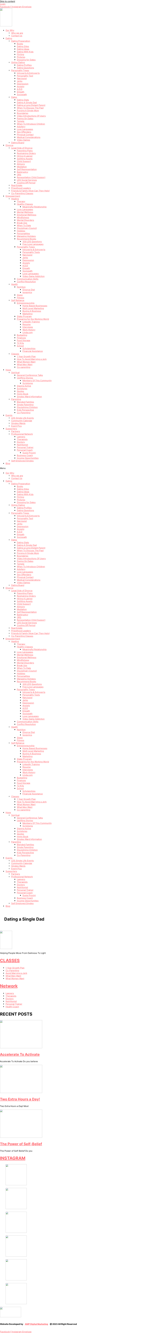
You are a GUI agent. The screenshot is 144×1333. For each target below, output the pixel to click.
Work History (28, 329)
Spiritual (15, 372)
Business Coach (25, 455)
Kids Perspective (25, 410)
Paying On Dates (25, 118)
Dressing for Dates (26, 59)
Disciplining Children (27, 407)
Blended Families (25, 402)
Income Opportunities (28, 458)
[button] (72, 468)
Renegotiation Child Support (31, 177)
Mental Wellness (25, 212)
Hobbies (21, 230)
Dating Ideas (23, 49)
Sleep (20, 295)
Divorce (9, 145)
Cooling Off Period (26, 182)
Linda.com (27, 332)
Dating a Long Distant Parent (31, 105)
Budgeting (22, 335)
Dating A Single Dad (27, 102)
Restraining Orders (26, 153)
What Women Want (26, 361)
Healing (15, 198)
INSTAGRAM (12, 1158)
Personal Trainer (25, 447)
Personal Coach (25, 450)
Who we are (17, 33)
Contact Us (16, 35)
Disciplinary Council (27, 228)
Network (9, 985)
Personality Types (20, 70)
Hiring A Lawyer (25, 156)
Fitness (20, 297)
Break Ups (22, 222)
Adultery (21, 126)
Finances (21, 337)
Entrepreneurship (25, 303)
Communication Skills (27, 279)
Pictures (21, 57)
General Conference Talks (30, 375)
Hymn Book (22, 394)
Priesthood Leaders (21, 188)
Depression (22, 83)
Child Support (24, 161)
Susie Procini (29, 452)
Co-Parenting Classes (22, 193)
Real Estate (16, 185)
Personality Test (25, 75)
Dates (14, 97)
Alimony (21, 164)
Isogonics (27, 292)
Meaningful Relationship (34, 206)
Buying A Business (31, 311)
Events (9, 415)
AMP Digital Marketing (36, 1324)
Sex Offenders (24, 132)
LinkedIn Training (31, 321)
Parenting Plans (25, 150)
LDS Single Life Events (22, 418)
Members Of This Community (37, 380)
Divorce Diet (28, 289)
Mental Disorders (25, 220)
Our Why (10, 30)
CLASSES (10, 960)
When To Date (24, 225)
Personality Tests (31, 252)
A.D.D (19, 89)
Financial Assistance (32, 351)
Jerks (19, 81)
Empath (20, 91)
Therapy (21, 201)
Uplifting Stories (25, 378)
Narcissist (22, 78)
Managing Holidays (26, 236)
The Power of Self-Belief (21, 1144)
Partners (15, 431)
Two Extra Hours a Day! (20, 1099)
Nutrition (21, 287)
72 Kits (20, 343)
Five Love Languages (32, 244)
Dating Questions (25, 67)
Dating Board (17, 142)
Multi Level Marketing (33, 308)
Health (14, 284)
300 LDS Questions (32, 241)
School (20, 345)
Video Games (23, 140)
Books (20, 43)
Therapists (22, 439)
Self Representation (27, 169)
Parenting (16, 399)
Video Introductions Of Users (31, 116)
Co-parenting (23, 367)
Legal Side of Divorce (21, 148)
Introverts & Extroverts (28, 73)
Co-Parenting (23, 412)
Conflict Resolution (26, 281)
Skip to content (7, 1)
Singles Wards (18, 423)
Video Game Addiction (33, 276)
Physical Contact (25, 134)
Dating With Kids (25, 51)
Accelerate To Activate (20, 1054)
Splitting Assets (24, 158)
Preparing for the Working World (33, 319)
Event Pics (16, 426)
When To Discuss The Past (30, 108)
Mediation (22, 166)
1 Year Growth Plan (26, 356)
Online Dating (18, 62)
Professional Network (22, 434)
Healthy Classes (25, 204)
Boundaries (22, 113)
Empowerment (13, 196)
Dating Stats (23, 99)
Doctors (21, 442)
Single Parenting (25, 404)
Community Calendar (21, 420)
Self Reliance (17, 300)
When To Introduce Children (31, 124)
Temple (20, 121)
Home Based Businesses (34, 305)
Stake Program (24, 316)
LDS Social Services (27, 180)
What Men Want (24, 364)
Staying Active (24, 386)
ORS (19, 174)
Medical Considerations (28, 137)
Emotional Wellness (26, 214)
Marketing (27, 313)
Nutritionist (22, 444)
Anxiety (20, 86)
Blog (8, 463)
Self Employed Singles (22, 460)
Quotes (20, 391)
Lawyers (21, 436)
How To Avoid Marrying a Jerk (32, 359)
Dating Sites (23, 46)
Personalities (23, 233)
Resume (26, 324)
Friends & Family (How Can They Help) (30, 190)
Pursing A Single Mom (28, 110)
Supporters (11, 428)
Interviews (27, 327)
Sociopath (22, 94)
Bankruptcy (22, 172)
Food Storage (23, 340)
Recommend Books (26, 239)
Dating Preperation (20, 41)
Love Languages (25, 129)
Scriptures (27, 383)
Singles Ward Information (29, 396)
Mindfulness (23, 217)
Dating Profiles (24, 65)
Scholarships (28, 348)
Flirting (20, 54)
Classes (15, 353)
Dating (9, 38)
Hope (8, 369)
